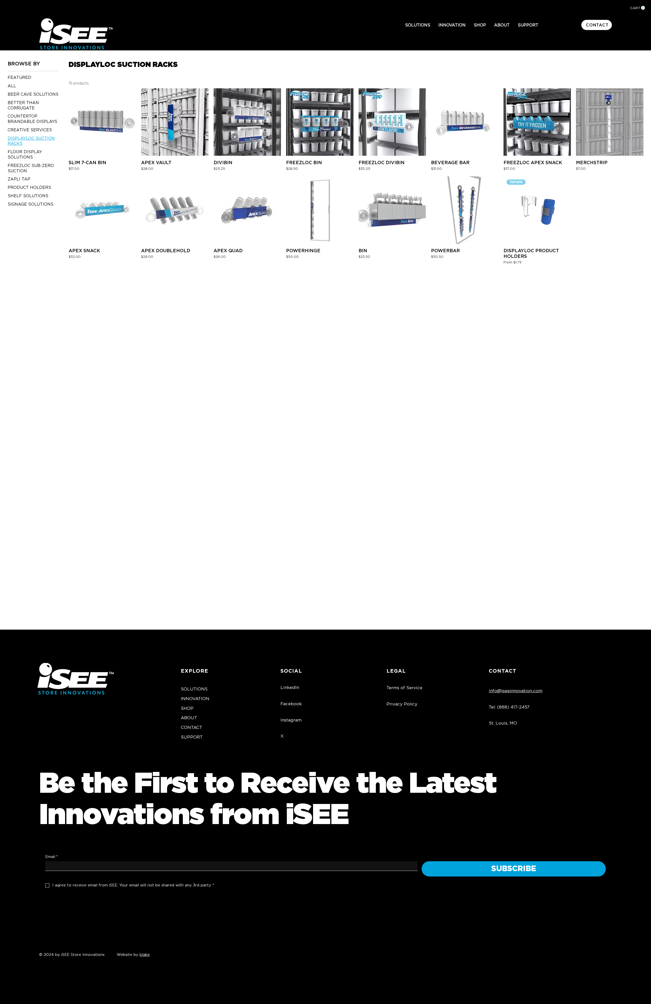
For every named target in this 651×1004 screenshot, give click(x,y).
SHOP (187, 708)
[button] (417, 25)
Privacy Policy (402, 704)
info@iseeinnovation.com (515, 691)
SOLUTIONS (194, 689)
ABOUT (189, 718)
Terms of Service (404, 688)
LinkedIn (289, 687)
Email (51, 857)
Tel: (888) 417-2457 (509, 707)
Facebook (291, 704)
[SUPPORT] (259, 737)
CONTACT (191, 727)
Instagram (291, 720)
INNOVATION (195, 699)
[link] (637, 8)
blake (145, 955)
